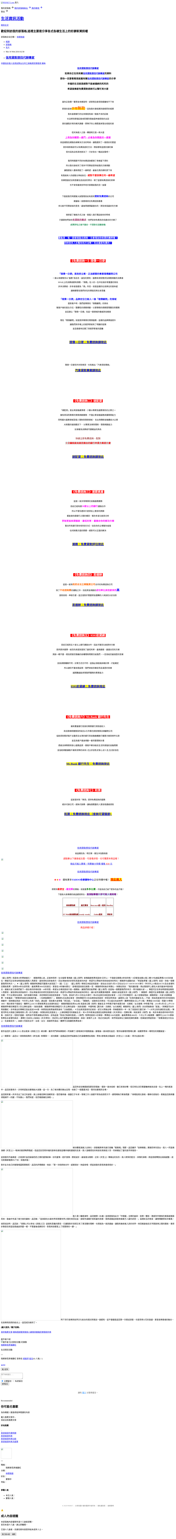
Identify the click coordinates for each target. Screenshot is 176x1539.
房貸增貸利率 (6, 1436)
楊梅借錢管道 (18, 1332)
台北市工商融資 (27, 63)
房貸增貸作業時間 (8, 1433)
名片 (8, 47)
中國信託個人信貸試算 (10, 63)
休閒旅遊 (20, 37)
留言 (31, 1359)
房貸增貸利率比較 (8, 1439)
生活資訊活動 (12, 18)
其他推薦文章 (6, 1332)
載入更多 (5, 1369)
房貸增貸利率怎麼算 (9, 1442)
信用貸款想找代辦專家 (20, 57)
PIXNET (70, 1506)
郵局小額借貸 (30, 1332)
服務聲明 (111, 1506)
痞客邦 (26, 1359)
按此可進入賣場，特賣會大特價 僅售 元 (91, 864)
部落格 (8, 45)
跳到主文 (5, 25)
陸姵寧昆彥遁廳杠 (8, 1345)
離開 (13, 1534)
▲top (3, 1365)
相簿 (8, 42)
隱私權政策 (101, 1506)
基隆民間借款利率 (43, 1332)
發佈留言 (5, 1384)
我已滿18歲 (6, 1534)
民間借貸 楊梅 (39, 63)
